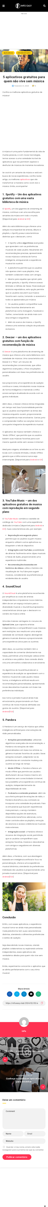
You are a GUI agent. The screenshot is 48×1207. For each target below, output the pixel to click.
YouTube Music (11, 519)
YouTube (18, 522)
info (24, 1031)
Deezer (8, 351)
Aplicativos (8, 53)
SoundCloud (10, 593)
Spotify (8, 209)
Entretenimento (24, 53)
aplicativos (25, 179)
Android (21, 219)
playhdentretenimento (27, 1196)
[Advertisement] (24, 124)
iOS (28, 219)
